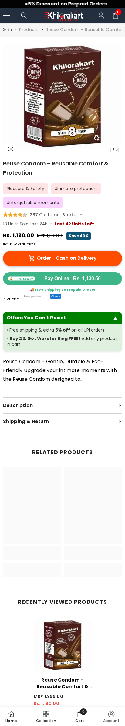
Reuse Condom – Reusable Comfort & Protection (62, 683)
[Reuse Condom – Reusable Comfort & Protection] (63, 645)
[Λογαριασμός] (101, 15)
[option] (62, 96)
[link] (32, 553)
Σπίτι (7, 29)
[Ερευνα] (24, 15)
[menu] (6, 15)
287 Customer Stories (54, 215)
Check (55, 296)
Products (29, 29)
